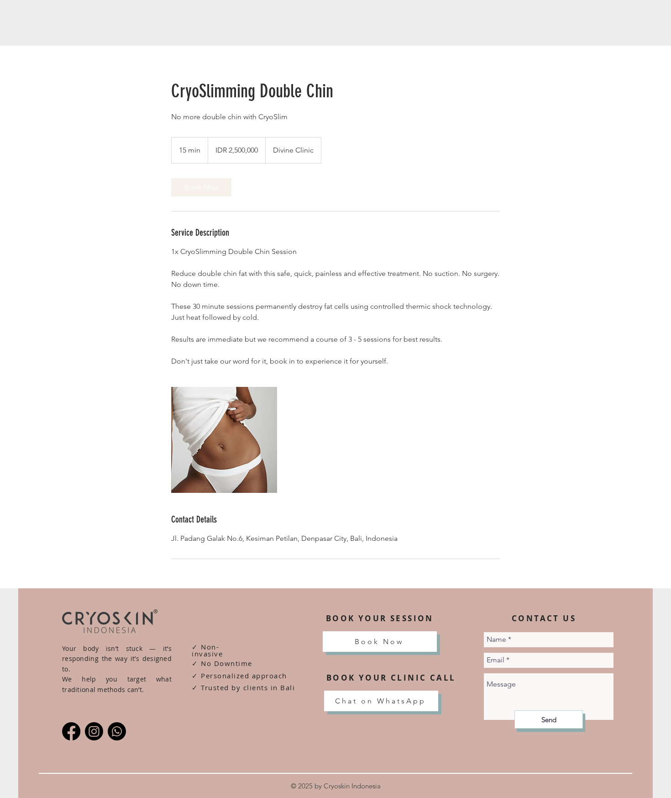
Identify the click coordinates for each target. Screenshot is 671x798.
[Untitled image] (224, 440)
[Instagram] (94, 731)
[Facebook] (71, 731)
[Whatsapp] (117, 731)
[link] (201, 187)
